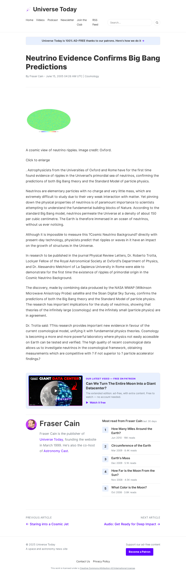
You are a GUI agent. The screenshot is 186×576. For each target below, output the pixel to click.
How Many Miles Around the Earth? (131, 431)
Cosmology (92, 76)
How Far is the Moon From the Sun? (133, 473)
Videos (40, 19)
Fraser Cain (36, 76)
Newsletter (67, 19)
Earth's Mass (120, 458)
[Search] (157, 22)
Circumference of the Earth (131, 445)
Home (29, 19)
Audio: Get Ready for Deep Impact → (132, 524)
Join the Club (82, 22)
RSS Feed (95, 22)
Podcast (53, 19)
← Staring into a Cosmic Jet (47, 524)
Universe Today (55, 9)
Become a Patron (139, 551)
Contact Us (83, 561)
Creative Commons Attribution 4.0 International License (107, 568)
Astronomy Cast (56, 451)
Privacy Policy (101, 561)
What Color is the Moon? (129, 487)
